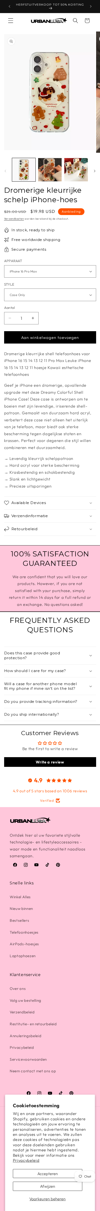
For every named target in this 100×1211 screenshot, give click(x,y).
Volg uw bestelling (25, 1000)
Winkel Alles (20, 897)
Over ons (18, 988)
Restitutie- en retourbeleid (33, 1024)
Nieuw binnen (21, 908)
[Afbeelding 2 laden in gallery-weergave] (50, 170)
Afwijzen (47, 1186)
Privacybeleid (26, 1160)
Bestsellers (19, 920)
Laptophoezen (23, 956)
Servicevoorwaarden (28, 1059)
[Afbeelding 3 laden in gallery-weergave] (76, 170)
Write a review (50, 762)
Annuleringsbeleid (25, 1036)
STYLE (9, 284)
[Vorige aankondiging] (9, 6)
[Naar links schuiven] (5, 171)
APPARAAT (13, 261)
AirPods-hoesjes (24, 944)
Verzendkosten (14, 218)
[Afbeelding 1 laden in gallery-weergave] (24, 170)
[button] (11, 20)
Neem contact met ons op (33, 1071)
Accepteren (47, 1173)
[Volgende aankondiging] (90, 6)
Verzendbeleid (22, 1012)
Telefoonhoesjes (24, 932)
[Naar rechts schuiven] (94, 171)
